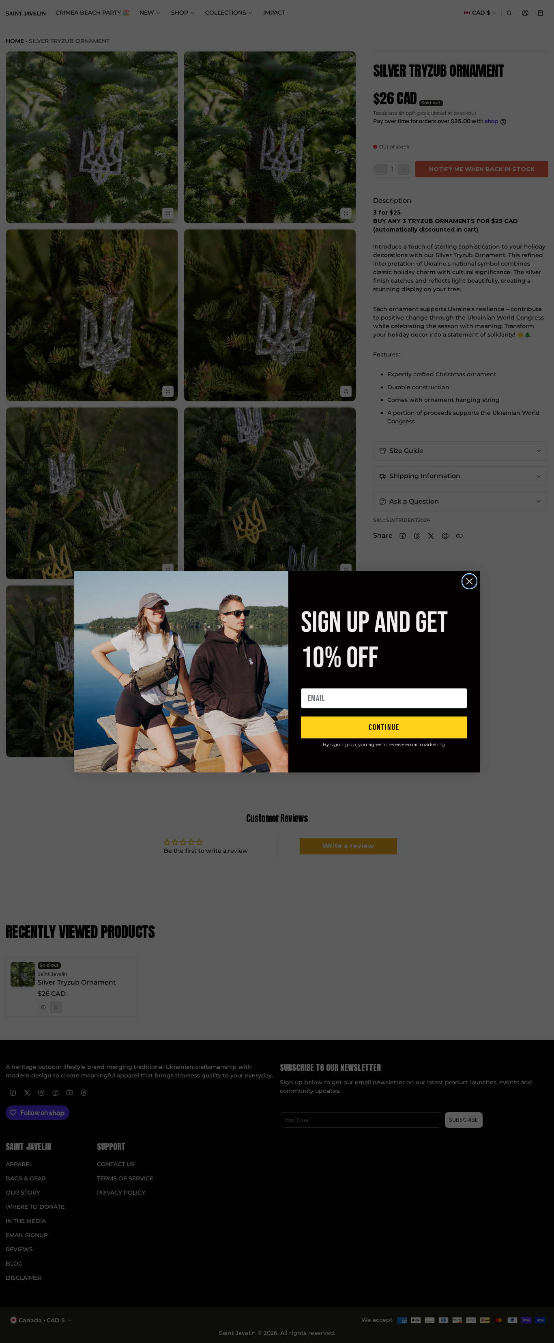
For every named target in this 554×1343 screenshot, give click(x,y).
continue (384, 727)
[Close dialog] (469, 581)
